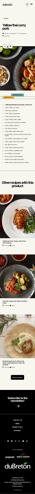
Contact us (17, 420)
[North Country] (23, 456)
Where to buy (17, 427)
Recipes (6, 18)
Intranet (17, 430)
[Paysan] (9, 457)
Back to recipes (17, 377)
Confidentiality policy (17, 480)
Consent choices (17, 486)
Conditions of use (17, 477)
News (17, 423)
